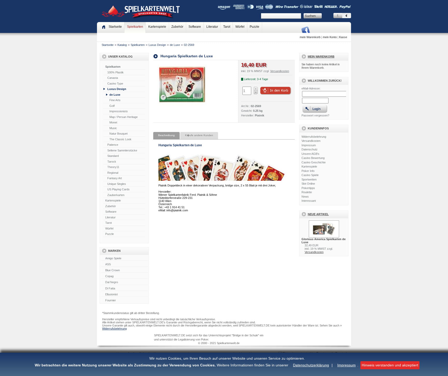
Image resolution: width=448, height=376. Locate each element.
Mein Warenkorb (321, 56)
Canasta (112, 77)
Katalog (122, 44)
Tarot (226, 27)
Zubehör (177, 27)
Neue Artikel (318, 214)
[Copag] (124, 276)
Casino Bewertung (313, 157)
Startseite (108, 44)
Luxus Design (157, 44)
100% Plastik (115, 72)
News (305, 196)
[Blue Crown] (124, 270)
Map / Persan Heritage (123, 117)
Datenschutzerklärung (311, 365)
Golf (112, 105)
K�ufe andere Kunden (199, 135)
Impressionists (118, 111)
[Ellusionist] (124, 294)
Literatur (212, 27)
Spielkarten (135, 27)
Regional (112, 172)
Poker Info (308, 170)
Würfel (239, 27)
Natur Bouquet (118, 133)
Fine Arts (115, 100)
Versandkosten (311, 140)
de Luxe (175, 44)
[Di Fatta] (124, 288)
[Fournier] (124, 300)
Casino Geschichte (314, 162)
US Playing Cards (118, 189)
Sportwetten (309, 179)
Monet (113, 122)
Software (194, 27)
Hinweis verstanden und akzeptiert (390, 365)
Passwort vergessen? (315, 115)
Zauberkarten (115, 195)
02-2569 (189, 44)
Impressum (346, 365)
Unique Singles (116, 183)
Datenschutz (310, 149)
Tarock (111, 161)
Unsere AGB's (310, 153)
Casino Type (115, 83)
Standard (113, 155)
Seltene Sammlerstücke (122, 150)
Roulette (307, 192)
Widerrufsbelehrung (314, 136)
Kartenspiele (157, 27)
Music (113, 128)
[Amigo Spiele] (124, 258)
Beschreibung (166, 135)
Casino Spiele (310, 175)
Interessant (309, 200)
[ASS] (124, 264)
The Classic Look (120, 139)
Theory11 (113, 167)
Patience (112, 144)
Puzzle (254, 27)
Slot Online (308, 183)
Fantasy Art (114, 178)
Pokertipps (308, 188)
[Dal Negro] (124, 282)
